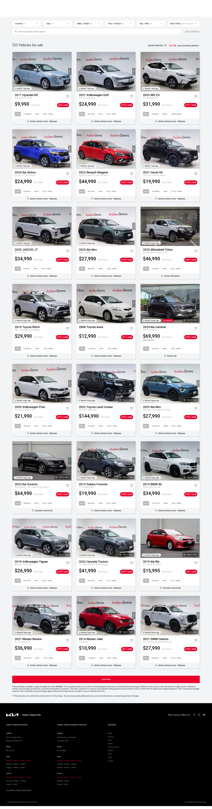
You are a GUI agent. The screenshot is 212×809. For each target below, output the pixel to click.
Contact (110, 761)
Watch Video (63, 165)
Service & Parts (113, 747)
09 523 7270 (10, 751)
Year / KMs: (144, 23)
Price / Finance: (114, 23)
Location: (19, 23)
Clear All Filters (192, 31)
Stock (110, 740)
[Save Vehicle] (67, 96)
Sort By (172, 45)
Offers (110, 743)
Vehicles (110, 737)
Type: (48, 23)
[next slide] (69, 71)
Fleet (109, 754)
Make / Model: (83, 23)
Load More (106, 679)
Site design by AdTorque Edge (195, 802)
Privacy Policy (32, 802)
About (110, 757)
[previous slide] (14, 71)
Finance (110, 750)
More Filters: (175, 23)
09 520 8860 (61, 751)
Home (110, 733)
